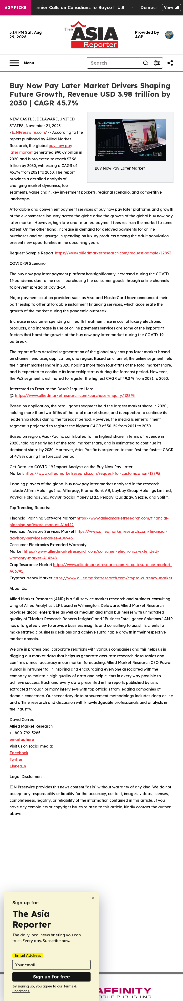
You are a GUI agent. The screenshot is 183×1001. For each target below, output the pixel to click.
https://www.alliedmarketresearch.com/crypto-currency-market (112, 578)
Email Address (28, 955)
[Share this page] (170, 63)
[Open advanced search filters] (157, 62)
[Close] (93, 898)
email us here (22, 739)
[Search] (145, 62)
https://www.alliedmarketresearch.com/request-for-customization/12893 (92, 473)
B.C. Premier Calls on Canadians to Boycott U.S (72, 7)
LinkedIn (18, 766)
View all (171, 7)
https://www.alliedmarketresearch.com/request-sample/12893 (113, 253)
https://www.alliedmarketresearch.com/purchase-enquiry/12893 (75, 395)
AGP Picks (15, 7)
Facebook (19, 752)
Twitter (16, 759)
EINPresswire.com (28, 132)
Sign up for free (51, 977)
